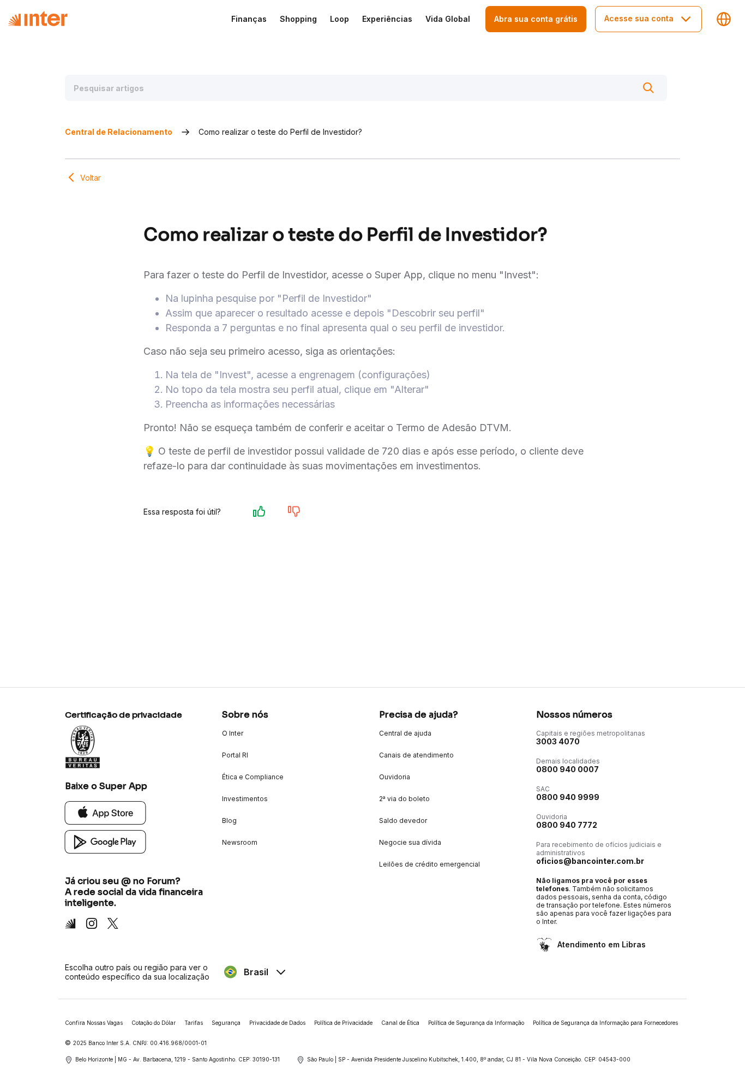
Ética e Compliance (253, 777)
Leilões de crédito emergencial (429, 864)
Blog (229, 820)
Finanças (249, 18)
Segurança (226, 1022)
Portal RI (235, 755)
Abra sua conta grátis (536, 18)
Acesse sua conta (639, 18)
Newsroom (239, 842)
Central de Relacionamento (118, 131)
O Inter (232, 733)
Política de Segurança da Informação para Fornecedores (605, 1022)
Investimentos (245, 799)
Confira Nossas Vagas (94, 1022)
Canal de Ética (400, 1022)
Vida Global (447, 18)
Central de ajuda (405, 733)
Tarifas (193, 1022)
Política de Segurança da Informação (476, 1022)
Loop (339, 18)
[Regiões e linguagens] (724, 19)
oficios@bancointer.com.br (590, 861)
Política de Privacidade (343, 1022)
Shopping (298, 18)
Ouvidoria (394, 777)
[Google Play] (105, 841)
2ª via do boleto (404, 799)
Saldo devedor (403, 820)
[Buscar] (648, 88)
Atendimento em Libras (601, 944)
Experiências (387, 18)
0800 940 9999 (567, 797)
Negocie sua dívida (410, 842)
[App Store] (105, 812)
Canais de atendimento (416, 755)
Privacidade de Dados (277, 1022)
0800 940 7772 (566, 825)
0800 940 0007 (567, 769)
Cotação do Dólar (153, 1022)
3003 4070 (558, 741)
